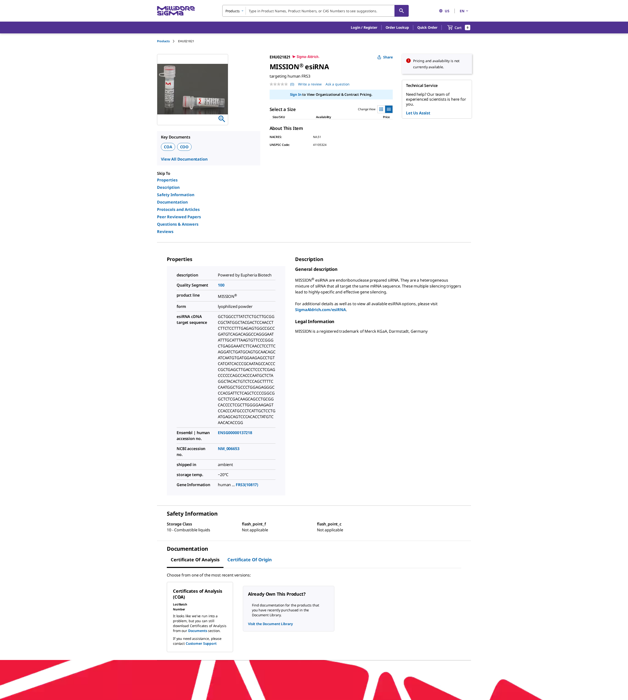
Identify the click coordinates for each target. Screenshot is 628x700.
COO (184, 147)
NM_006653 (228, 448)
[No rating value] (280, 84)
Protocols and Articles (178, 209)
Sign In (295, 94)
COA (168, 147)
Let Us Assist (418, 112)
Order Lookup (397, 27)
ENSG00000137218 (235, 432)
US (447, 11)
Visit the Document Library (270, 623)
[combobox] (315, 11)
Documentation (172, 202)
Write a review (310, 84)
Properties (167, 180)
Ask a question (338, 84)
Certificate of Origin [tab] (249, 560)
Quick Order (427, 27)
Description (168, 187)
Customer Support (201, 643)
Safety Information (175, 194)
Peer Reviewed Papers (179, 217)
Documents (197, 630)
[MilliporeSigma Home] (176, 11)
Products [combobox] (232, 11)
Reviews (165, 231)
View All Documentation (184, 159)
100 (221, 285)
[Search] (401, 11)
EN (462, 11)
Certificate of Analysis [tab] (195, 560)
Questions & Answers (177, 224)
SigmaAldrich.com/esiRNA (320, 309)
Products (163, 41)
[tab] (167, 41)
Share (388, 57)
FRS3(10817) (247, 484)
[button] (364, 27)
